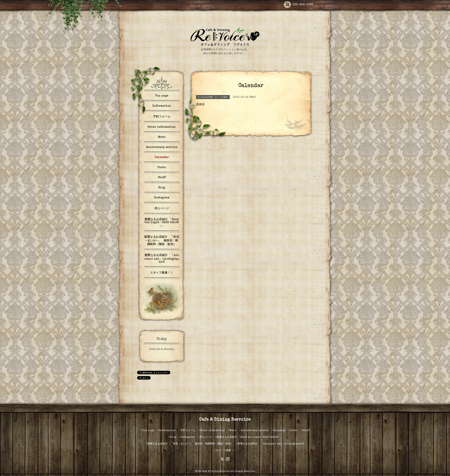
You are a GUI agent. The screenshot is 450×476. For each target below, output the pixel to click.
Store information (162, 127)
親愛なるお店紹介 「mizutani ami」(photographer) (161, 258)
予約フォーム (162, 116)
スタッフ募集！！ (161, 273)
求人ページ (162, 208)
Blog (161, 187)
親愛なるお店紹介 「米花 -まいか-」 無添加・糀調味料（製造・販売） (161, 241)
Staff (162, 177)
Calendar (162, 157)
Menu (162, 137)
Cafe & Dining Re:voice (225, 420)
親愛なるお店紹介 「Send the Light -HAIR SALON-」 (161, 222)
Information (161, 106)
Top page (162, 95)
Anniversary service (162, 147)
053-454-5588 (303, 4)
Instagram (162, 197)
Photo (162, 167)
